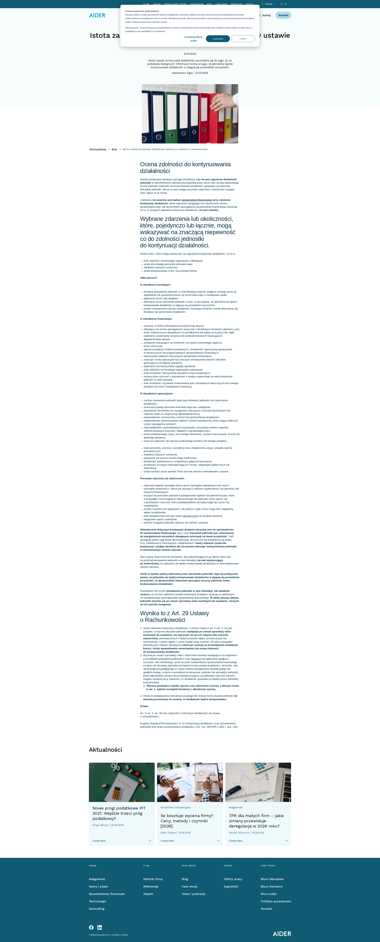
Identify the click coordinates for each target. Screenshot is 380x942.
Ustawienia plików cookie (193, 38)
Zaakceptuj (218, 38)
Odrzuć (243, 38)
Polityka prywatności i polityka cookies (149, 22)
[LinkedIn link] (99, 927)
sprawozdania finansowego (197, 200)
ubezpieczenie (190, 516)
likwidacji (196, 659)
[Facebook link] (91, 927)
